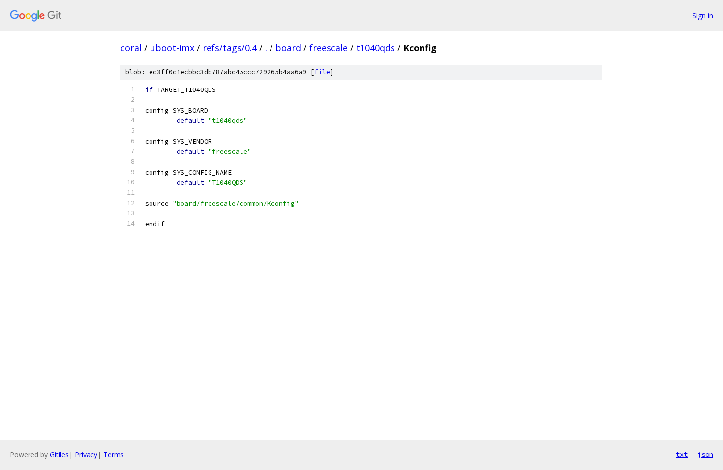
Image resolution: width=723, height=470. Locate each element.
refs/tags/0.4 (230, 48)
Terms (113, 454)
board (288, 48)
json (705, 454)
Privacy (86, 454)
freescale (328, 48)
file (322, 72)
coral (131, 48)
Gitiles (59, 454)
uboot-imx (172, 48)
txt (682, 454)
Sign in (703, 15)
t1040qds (375, 48)
